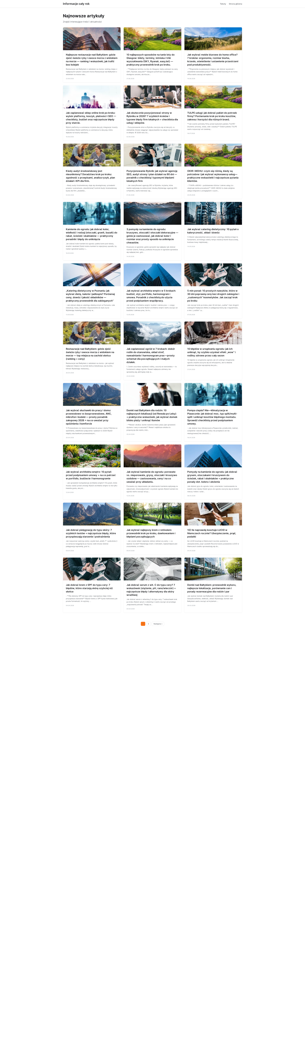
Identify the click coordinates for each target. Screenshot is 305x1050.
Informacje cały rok (76, 3)
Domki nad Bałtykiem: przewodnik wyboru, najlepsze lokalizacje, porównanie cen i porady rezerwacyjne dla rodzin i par (211, 588)
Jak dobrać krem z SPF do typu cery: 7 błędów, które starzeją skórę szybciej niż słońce (89, 588)
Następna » (158, 624)
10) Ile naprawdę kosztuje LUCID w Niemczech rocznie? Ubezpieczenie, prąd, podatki (211, 533)
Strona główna (235, 4)
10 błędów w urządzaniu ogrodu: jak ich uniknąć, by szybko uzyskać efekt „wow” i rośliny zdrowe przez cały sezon (211, 352)
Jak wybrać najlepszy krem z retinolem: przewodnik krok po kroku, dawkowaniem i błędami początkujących (151, 533)
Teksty (223, 4)
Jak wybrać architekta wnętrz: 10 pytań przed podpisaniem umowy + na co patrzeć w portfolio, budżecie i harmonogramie (91, 475)
